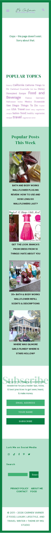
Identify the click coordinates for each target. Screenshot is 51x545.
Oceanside (39, 101)
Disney (41, 89)
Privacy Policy (19, 488)
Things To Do (29, 105)
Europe (22, 93)
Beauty (9, 85)
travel (17, 117)
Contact (22, 491)
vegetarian (27, 118)
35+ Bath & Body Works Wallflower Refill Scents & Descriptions (25, 299)
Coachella (24, 89)
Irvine (20, 102)
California (18, 85)
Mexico (28, 101)
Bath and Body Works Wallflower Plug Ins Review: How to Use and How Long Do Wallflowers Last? (25, 194)
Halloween (11, 102)
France (29, 98)
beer (28, 109)
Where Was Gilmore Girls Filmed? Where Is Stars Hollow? (25, 349)
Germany (40, 98)
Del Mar (33, 89)
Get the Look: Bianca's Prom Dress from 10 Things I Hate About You (25, 249)
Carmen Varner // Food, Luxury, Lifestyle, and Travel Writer (25, 516)
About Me (37, 488)
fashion (15, 113)
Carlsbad (14, 89)
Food (33, 491)
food (23, 113)
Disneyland (11, 93)
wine (33, 118)
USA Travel (18, 109)
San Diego (12, 105)
